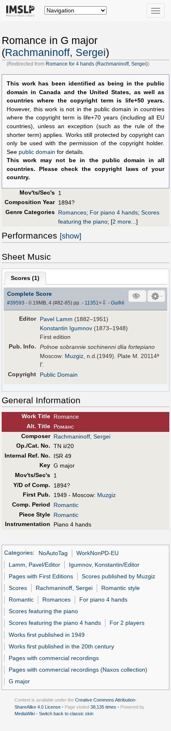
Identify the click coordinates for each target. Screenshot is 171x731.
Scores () (25, 278)
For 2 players (127, 622)
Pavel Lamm (56, 319)
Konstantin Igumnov (66, 328)
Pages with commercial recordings (54, 658)
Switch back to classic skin (66, 713)
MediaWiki (25, 713)
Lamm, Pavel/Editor (34, 564)
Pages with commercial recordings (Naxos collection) (78, 669)
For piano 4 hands (114, 212)
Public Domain (59, 374)
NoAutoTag (53, 553)
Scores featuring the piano (43, 611)
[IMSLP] (22, 10)
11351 (92, 303)
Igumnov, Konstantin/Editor (104, 564)
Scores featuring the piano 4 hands (55, 622)
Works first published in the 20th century (61, 646)
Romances (72, 212)
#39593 (15, 303)
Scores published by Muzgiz (118, 576)
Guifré (118, 303)
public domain (37, 152)
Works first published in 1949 (47, 634)
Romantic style (120, 588)
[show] (70, 236)
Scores (18, 588)
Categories (18, 553)
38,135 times (103, 706)
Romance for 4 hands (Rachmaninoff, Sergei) (97, 64)
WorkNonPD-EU (97, 553)
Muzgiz (74, 356)
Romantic (66, 505)
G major (19, 681)
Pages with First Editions (41, 576)
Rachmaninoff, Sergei (55, 52)
